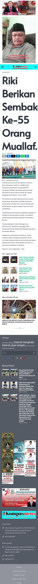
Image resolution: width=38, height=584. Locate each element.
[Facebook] (9, 358)
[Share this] (9, 156)
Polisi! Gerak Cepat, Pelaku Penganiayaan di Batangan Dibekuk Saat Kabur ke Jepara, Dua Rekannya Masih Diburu (27, 386)
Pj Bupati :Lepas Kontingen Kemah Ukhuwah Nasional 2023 (27, 278)
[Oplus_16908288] (20, 67)
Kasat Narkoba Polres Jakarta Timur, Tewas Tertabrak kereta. (25, 270)
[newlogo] (19, 515)
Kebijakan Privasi (19, 575)
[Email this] (4, 156)
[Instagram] (17, 358)
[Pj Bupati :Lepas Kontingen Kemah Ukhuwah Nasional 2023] (5, 277)
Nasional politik (11, 348)
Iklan (33, 345)
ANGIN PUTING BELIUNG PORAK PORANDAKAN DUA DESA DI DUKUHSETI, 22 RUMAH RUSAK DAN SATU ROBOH (18, 322)
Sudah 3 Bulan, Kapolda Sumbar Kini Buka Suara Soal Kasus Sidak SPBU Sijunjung (26, 260)
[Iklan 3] (19, 458)
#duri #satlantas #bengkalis (8, 342)
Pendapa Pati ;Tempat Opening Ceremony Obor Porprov (27, 287)
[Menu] (2, 67)
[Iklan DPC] (30, 458)
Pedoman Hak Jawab (19, 571)
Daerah (4, 153)
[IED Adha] (7, 458)
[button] (35, 67)
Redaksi (19, 567)
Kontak (19, 583)
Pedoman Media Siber (19, 579)
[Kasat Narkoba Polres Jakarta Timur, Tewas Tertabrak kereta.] (5, 268)
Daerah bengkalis (24, 342)
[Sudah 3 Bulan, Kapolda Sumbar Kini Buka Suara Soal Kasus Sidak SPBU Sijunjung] (5, 257)
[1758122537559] (19, 40)
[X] (13, 358)
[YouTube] (25, 358)
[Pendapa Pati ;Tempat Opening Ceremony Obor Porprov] (5, 286)
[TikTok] (21, 358)
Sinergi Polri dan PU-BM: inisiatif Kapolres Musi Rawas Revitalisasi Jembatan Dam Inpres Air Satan (27, 373)
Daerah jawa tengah (13, 345)
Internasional (5, 348)
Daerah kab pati (28, 345)
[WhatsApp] (28, 358)
